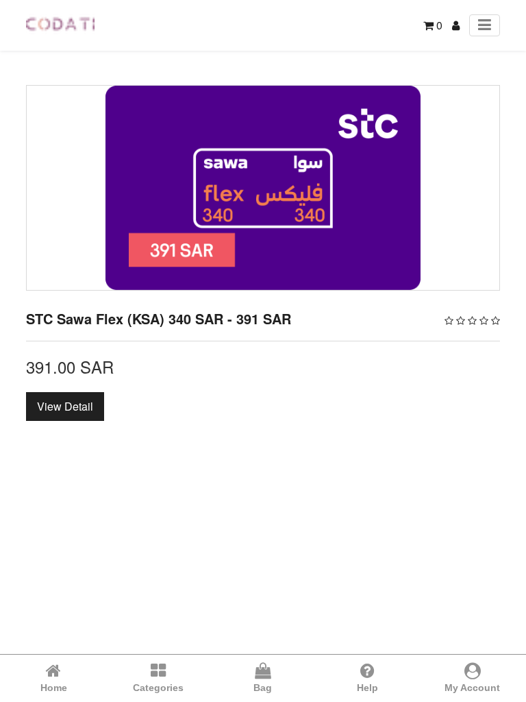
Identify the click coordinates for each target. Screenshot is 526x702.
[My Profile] (456, 25)
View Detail (65, 406)
